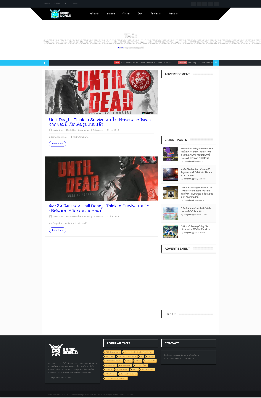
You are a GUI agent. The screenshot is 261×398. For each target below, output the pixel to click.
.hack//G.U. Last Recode (127, 356)
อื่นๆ (140, 13)
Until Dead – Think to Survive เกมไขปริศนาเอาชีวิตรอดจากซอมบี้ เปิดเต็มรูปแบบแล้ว (100, 122)
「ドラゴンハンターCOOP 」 (116, 378)
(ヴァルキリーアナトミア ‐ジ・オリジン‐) (138, 352)
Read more (57, 144)
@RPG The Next (148, 369)
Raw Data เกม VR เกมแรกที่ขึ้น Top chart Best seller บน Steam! (138, 63)
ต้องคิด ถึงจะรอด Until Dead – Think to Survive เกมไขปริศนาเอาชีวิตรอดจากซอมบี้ (99, 208)
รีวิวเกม (126, 13)
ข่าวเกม (111, 13)
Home (120, 48)
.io (142, 356)
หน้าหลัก (94, 13)
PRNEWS (174, 63)
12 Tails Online (125, 365)
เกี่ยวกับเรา (155, 13)
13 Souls (109, 369)
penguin (187, 161)
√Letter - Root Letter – (128, 374)
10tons (138, 361)
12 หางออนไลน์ (141, 365)
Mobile (47, 4)
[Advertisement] (186, 107)
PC (65, 4)
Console (75, 4)
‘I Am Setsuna (111, 374)
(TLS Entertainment (112, 352)
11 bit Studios (110, 365)
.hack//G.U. (110, 356)
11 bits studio (150, 361)
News (109, 63)
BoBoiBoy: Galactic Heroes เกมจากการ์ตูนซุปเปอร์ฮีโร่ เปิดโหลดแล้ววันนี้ (209, 63)
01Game (151, 356)
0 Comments (98, 130)
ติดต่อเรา (173, 13)
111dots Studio (122, 369)
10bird (129, 361)
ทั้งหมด (80, 130)
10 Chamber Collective (114, 361)
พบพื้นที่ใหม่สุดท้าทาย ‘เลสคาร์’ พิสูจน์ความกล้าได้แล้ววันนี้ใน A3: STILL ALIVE (197, 172)
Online (57, 4)
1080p (134, 369)
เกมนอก (87, 130)
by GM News (58, 130)
